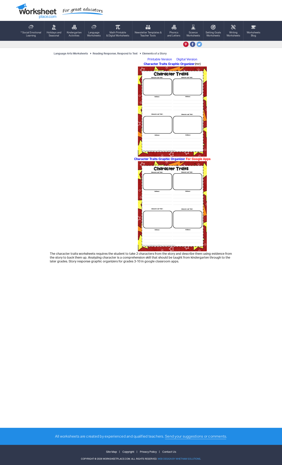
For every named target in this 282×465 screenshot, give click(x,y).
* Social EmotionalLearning (31, 34)
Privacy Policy (148, 451)
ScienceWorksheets (193, 34)
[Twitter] (199, 44)
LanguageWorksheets (94, 34)
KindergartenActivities (74, 34)
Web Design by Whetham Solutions (179, 458)
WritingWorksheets (233, 34)
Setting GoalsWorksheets (213, 34)
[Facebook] (192, 44)
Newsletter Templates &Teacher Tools (148, 34)
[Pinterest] (186, 44)
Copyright (128, 451)
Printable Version (160, 59)
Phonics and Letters (173, 34)
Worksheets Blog (253, 34)
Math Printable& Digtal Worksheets (117, 34)
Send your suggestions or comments (195, 436)
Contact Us (169, 451)
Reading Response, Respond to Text (115, 53)
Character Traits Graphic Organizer (172, 159)
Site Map (111, 451)
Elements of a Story (154, 53)
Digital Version (186, 59)
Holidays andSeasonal (54, 34)
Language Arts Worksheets (71, 53)
